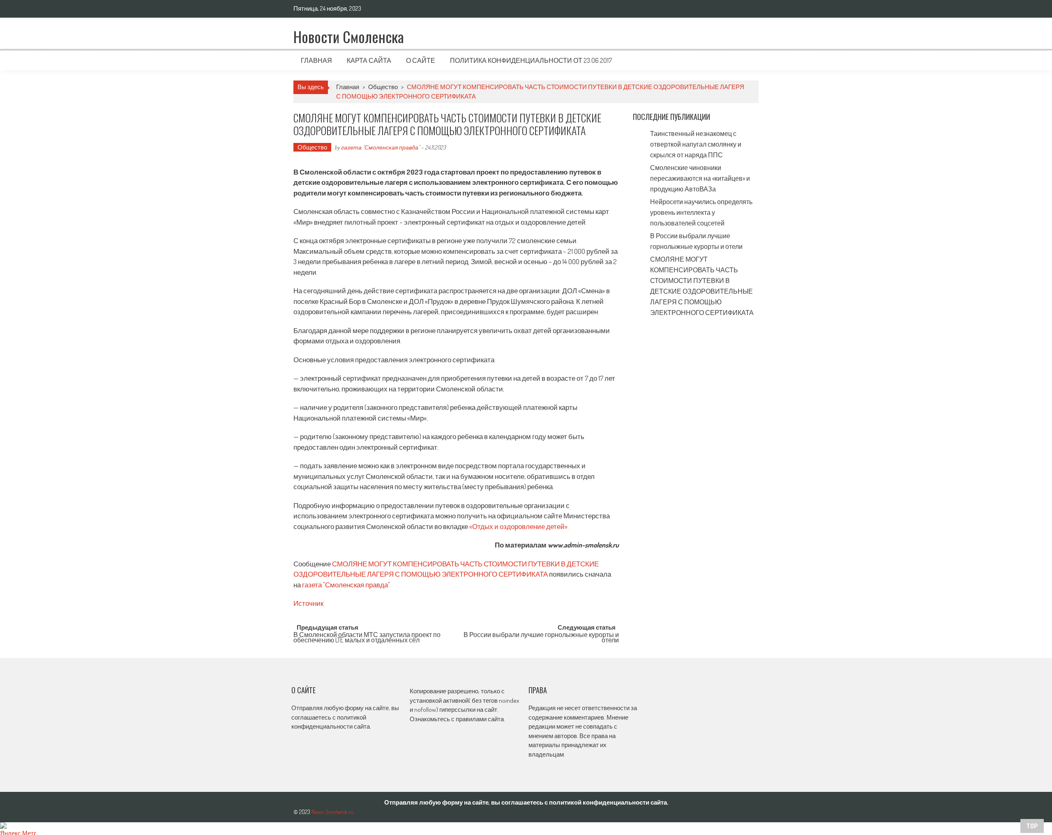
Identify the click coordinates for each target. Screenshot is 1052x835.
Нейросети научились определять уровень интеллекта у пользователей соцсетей (701, 212)
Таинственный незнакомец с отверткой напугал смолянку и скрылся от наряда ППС (695, 144)
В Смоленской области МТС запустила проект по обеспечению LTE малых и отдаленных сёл (367, 638)
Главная (316, 60)
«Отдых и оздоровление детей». (519, 526)
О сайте (420, 60)
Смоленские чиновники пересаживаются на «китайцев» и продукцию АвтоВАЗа (700, 178)
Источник (308, 603)
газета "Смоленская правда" (380, 147)
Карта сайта (369, 60)
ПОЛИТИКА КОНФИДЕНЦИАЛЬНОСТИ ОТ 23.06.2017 (531, 60)
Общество (383, 87)
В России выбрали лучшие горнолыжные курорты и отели (541, 638)
